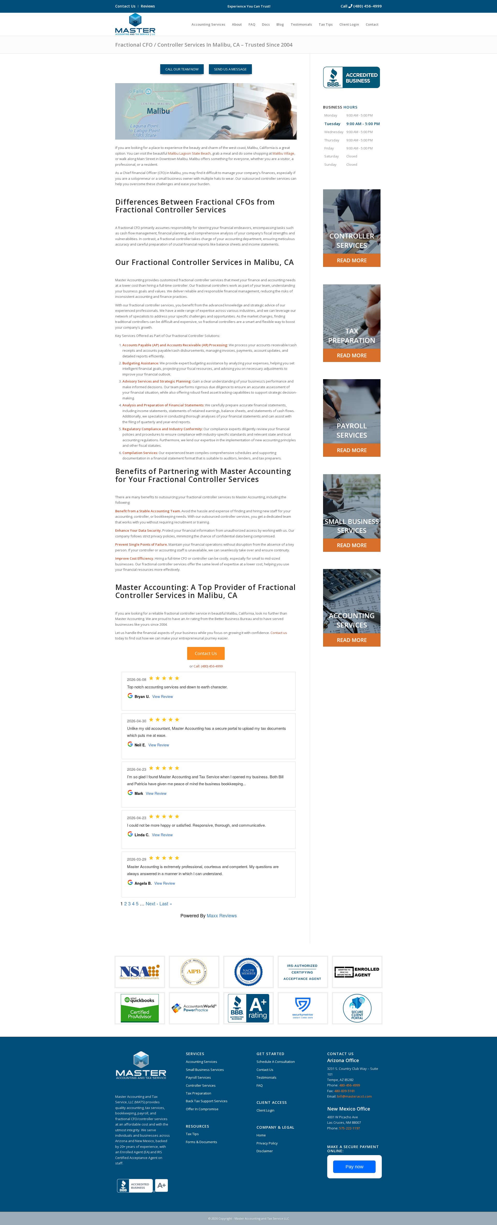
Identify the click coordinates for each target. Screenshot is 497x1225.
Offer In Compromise (202, 1109)
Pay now (354, 1166)
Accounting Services (201, 1061)
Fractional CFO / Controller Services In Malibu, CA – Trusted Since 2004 (203, 44)
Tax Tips (192, 1134)
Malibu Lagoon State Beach (189, 153)
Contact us (279, 632)
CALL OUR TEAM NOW (182, 69)
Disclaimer (265, 1151)
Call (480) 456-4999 (361, 6)
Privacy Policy (267, 1143)
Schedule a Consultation (276, 1061)
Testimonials (266, 1077)
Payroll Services (198, 1077)
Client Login (265, 1110)
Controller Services (201, 1085)
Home (261, 1135)
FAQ (260, 1085)
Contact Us (125, 6)
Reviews (148, 6)
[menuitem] (126, 6)
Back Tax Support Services (207, 1101)
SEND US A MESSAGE (230, 69)
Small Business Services (205, 1069)
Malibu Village (283, 153)
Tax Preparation (198, 1093)
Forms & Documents (201, 1142)
